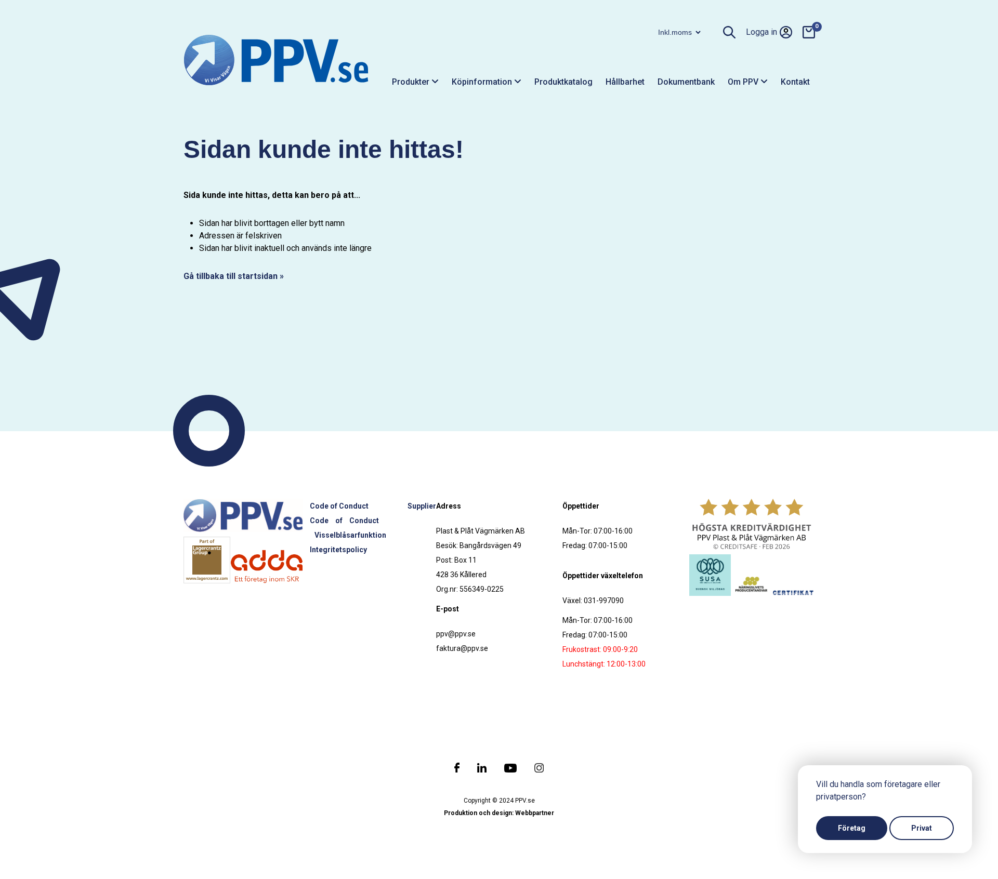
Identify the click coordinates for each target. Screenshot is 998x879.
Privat (921, 828)
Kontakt (795, 82)
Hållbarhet (625, 82)
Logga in (761, 32)
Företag (851, 828)
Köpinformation (483, 82)
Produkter (411, 82)
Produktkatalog (563, 82)
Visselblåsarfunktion (350, 535)
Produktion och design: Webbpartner (499, 813)
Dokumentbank (686, 82)
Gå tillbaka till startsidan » (233, 276)
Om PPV (744, 82)
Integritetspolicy (338, 549)
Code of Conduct (339, 506)
